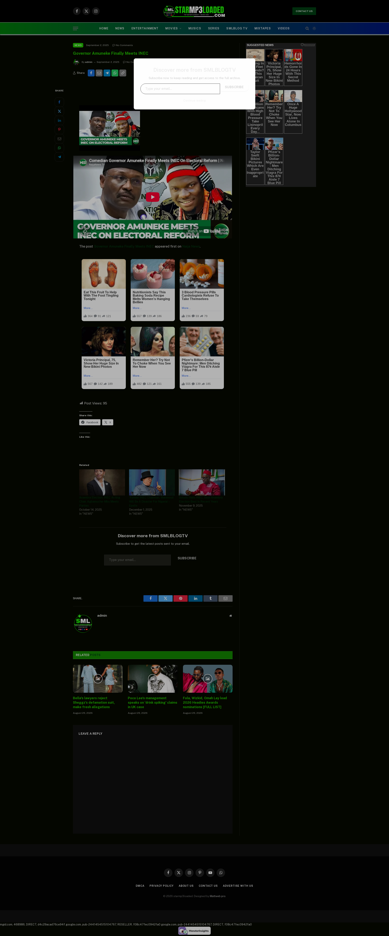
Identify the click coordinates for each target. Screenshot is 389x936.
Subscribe (234, 87)
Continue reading (194, 100)
